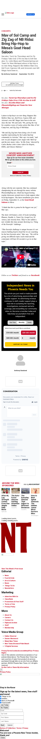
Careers (8, 617)
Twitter (14, 275)
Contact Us (9, 620)
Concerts (6, 31)
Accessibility (23, 651)
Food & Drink (9, 578)
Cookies (15, 651)
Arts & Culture (10, 581)
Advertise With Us (11, 596)
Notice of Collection (15, 175)
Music (7, 583)
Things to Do (6, 696)
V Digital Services (11, 646)
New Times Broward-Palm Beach (17, 644)
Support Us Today (20, 344)
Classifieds (9, 599)
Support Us (30, 14)
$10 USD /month (12, 333)
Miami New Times (11, 641)
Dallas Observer (11, 636)
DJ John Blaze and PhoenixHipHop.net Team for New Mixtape (16, 105)
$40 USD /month (12, 338)
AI (28, 651)
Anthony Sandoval (10, 74)
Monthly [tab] (21, 322)
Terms (24, 175)
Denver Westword (11, 638)
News (7, 575)
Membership (9, 628)
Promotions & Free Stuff (14, 602)
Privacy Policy (10, 607)
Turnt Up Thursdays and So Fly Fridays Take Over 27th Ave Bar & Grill (18, 99)
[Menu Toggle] (2, 14)
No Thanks (4, 708)
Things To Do (10, 586)
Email (9, 163)
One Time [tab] (13, 322)
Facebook (35, 275)
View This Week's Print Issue (12, 569)
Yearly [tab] (29, 322)
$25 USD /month (28, 333)
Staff (7, 625)
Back (2, 725)
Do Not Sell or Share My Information (15, 667)
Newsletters (9, 588)
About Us (8, 615)
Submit (10, 725)
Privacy (29, 175)
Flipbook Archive (11, 623)
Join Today (4, 705)
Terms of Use (10, 604)
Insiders (4, 699)
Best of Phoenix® (8, 701)
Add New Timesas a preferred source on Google (14, 84)
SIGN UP (20, 172)
